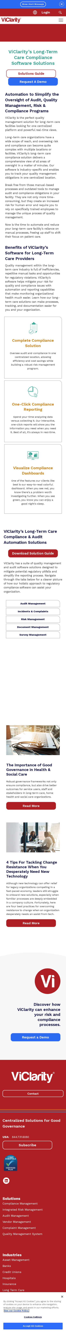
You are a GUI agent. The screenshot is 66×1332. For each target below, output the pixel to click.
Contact (33, 1093)
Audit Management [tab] (32, 603)
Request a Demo (35, 1037)
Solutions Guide (31, 74)
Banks (7, 1266)
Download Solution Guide (33, 553)
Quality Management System (22, 1234)
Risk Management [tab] (33, 619)
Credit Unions (12, 1272)
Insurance (9, 1284)
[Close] (62, 1296)
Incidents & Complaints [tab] (33, 611)
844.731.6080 (20, 1137)
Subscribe (27, 1145)
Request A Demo (33, 82)
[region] (33, 1312)
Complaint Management (19, 1227)
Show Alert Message (33, 4)
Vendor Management (17, 1221)
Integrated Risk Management (23, 1209)
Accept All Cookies (33, 1326)
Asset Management (16, 1259)
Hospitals (9, 1278)
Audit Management (16, 1215)
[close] (61, 4)
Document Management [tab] (33, 627)
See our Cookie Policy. (16, 1310)
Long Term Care (13, 1290)
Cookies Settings (33, 1317)
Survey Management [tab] (32, 634)
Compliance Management (20, 1203)
